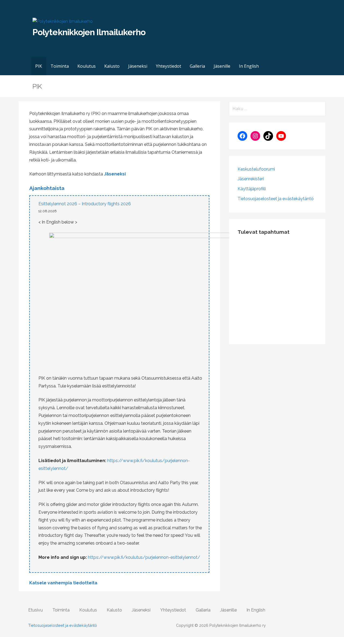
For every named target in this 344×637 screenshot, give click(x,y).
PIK (38, 66)
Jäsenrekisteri (251, 178)
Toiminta (60, 66)
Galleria (197, 66)
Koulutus (86, 66)
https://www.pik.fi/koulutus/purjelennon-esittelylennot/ (144, 557)
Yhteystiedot (168, 66)
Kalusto (112, 66)
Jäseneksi (137, 66)
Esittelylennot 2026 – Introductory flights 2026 (84, 203)
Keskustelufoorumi (256, 169)
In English (249, 66)
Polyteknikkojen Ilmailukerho (89, 32)
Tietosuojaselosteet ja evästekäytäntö (276, 198)
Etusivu (35, 610)
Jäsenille (222, 66)
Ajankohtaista (46, 188)
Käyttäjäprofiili (252, 188)
